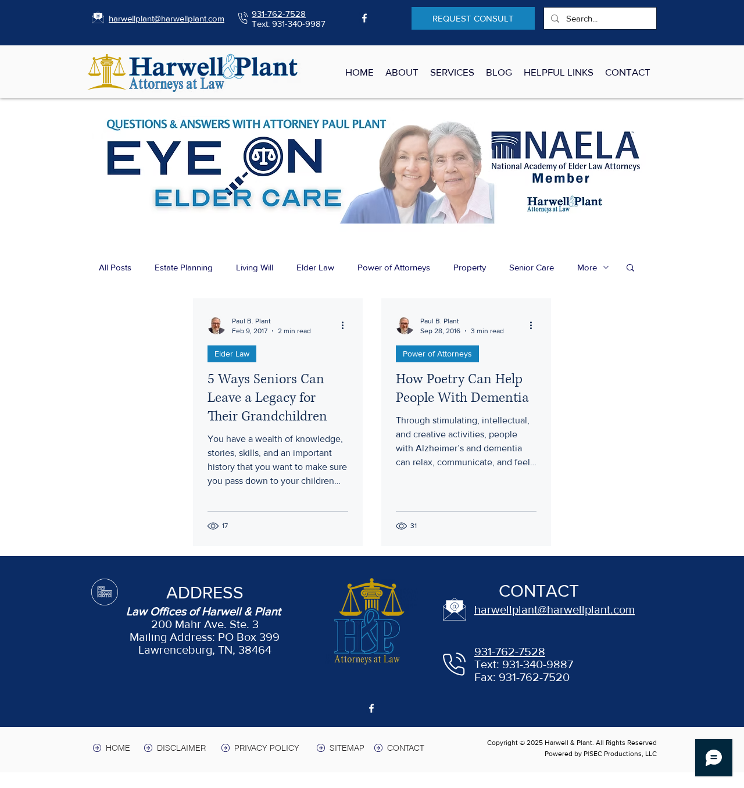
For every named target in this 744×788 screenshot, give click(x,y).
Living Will (254, 267)
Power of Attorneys (393, 267)
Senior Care (531, 267)
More (587, 267)
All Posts (115, 267)
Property (469, 267)
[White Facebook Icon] (364, 18)
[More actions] (346, 325)
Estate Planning (184, 267)
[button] (630, 268)
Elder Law (315, 267)
